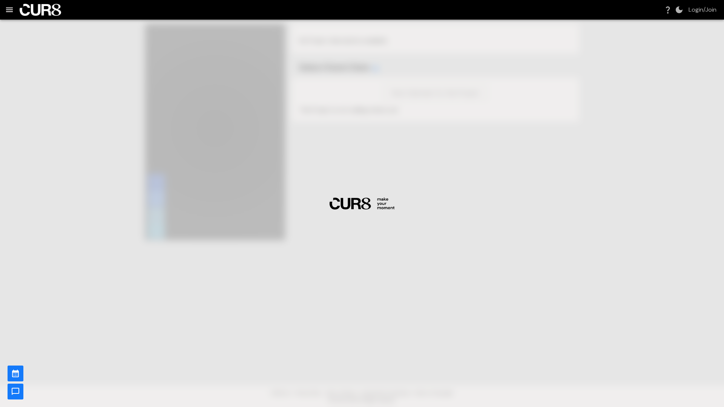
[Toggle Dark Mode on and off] (679, 9)
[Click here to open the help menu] (667, 9)
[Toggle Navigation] (9, 9)
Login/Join (702, 9)
